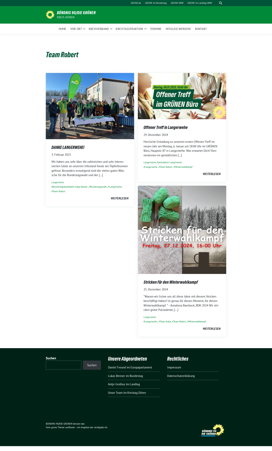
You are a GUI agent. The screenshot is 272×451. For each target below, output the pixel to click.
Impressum (174, 367)
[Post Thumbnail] (90, 106)
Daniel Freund (117, 367)
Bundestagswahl (98, 186)
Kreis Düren (65, 17)
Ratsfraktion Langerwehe (169, 162)
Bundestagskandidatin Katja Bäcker (70, 186)
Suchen (51, 358)
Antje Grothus (116, 384)
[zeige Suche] (221, 3)
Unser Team (115, 393)
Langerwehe (57, 182)
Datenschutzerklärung (181, 376)
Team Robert (59, 191)
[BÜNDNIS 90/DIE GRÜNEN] (50, 14)
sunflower (70, 427)
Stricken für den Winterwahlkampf (171, 282)
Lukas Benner (116, 376)
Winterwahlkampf (184, 166)
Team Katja (165, 321)
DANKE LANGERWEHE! (67, 147)
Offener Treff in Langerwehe (166, 127)
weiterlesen (119, 198)
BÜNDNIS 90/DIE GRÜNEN (76, 12)
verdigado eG (100, 427)
